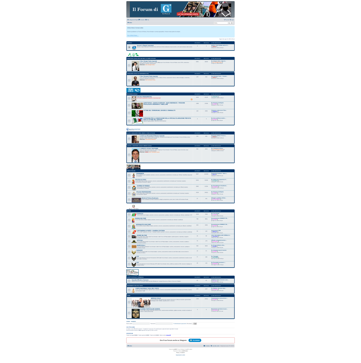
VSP (137, 256)
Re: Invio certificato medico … (218, 118)
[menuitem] (141, 20)
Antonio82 (215, 257)
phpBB (175, 349)
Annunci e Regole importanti (145, 45)
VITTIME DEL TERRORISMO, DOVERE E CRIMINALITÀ (159, 110)
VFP (137, 262)
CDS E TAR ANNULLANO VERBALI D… (221, 235)
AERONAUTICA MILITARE (143, 224)
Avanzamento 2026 (216, 230)
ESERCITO (140, 213)
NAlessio (215, 231)
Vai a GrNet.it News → (133, 35)
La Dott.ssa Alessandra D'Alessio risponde (152, 136)
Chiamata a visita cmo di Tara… (219, 110)
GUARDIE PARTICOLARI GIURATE (150, 309)
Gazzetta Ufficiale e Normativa (135, 277)
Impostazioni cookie (180, 354)
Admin (214, 46)
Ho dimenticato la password (179, 323)
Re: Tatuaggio (214, 256)
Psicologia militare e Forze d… (218, 135)
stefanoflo (215, 96)
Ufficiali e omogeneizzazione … (219, 240)
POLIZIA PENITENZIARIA (143, 192)
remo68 (214, 246)
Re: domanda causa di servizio (218, 250)
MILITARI (129, 211)
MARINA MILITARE (140, 218)
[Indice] (180, 9)
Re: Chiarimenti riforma (217, 148)
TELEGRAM (196, 340)
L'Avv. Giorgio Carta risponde (148, 61)
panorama (215, 241)
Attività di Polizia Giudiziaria (150, 198)
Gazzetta (215, 281)
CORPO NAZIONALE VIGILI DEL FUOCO (147, 288)
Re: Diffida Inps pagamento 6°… (219, 179)
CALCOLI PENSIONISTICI (144, 97)
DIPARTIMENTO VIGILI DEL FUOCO (135, 285)
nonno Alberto (216, 199)
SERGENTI (139, 250)
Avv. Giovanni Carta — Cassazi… (219, 76)
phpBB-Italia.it (185, 350)
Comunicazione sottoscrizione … (219, 298)
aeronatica (215, 236)
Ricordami (189, 323)
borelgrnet (215, 180)
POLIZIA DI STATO (140, 179)
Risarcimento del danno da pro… (219, 308)
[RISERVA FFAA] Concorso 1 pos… (220, 279)
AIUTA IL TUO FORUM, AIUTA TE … (220, 45)
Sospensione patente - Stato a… (219, 173)
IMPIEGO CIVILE (156, 298)
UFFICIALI (140, 240)
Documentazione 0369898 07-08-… (219, 218)
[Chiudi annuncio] (233, 27)
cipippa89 (168, 335)
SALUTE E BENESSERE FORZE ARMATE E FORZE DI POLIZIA (141, 133)
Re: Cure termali (215, 213)
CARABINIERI (140, 173)
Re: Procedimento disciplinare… (219, 185)
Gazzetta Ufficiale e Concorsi (140, 280)
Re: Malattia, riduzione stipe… (218, 288)
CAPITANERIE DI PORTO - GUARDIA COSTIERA (151, 230)
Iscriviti (133, 321)
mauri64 (215, 103)
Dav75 (214, 174)
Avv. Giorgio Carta (150, 64)
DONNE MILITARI (142, 235)
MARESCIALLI (141, 245)
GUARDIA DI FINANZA (143, 186)
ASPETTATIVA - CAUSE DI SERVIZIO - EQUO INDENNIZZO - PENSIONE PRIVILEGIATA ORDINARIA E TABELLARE (164, 103)
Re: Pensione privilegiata (217, 102)
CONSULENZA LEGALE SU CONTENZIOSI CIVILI (138, 73)
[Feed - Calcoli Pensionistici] (191, 99)
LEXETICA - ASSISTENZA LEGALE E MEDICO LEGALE (139, 145)
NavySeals (215, 186)
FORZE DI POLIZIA (131, 170)
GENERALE (129, 42)
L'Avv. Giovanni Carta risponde (149, 76)
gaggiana (215, 111)
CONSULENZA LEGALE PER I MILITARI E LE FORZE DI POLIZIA (141, 58)
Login (128, 321)
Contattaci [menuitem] (207, 345)
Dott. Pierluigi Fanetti (154, 152)
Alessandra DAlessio (151, 139)
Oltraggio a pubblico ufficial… (218, 198)
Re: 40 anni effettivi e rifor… (218, 245)
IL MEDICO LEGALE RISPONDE (149, 148)
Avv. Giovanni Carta (150, 79)
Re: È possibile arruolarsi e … (218, 262)
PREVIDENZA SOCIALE (132, 94)
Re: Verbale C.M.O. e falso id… (218, 61)
